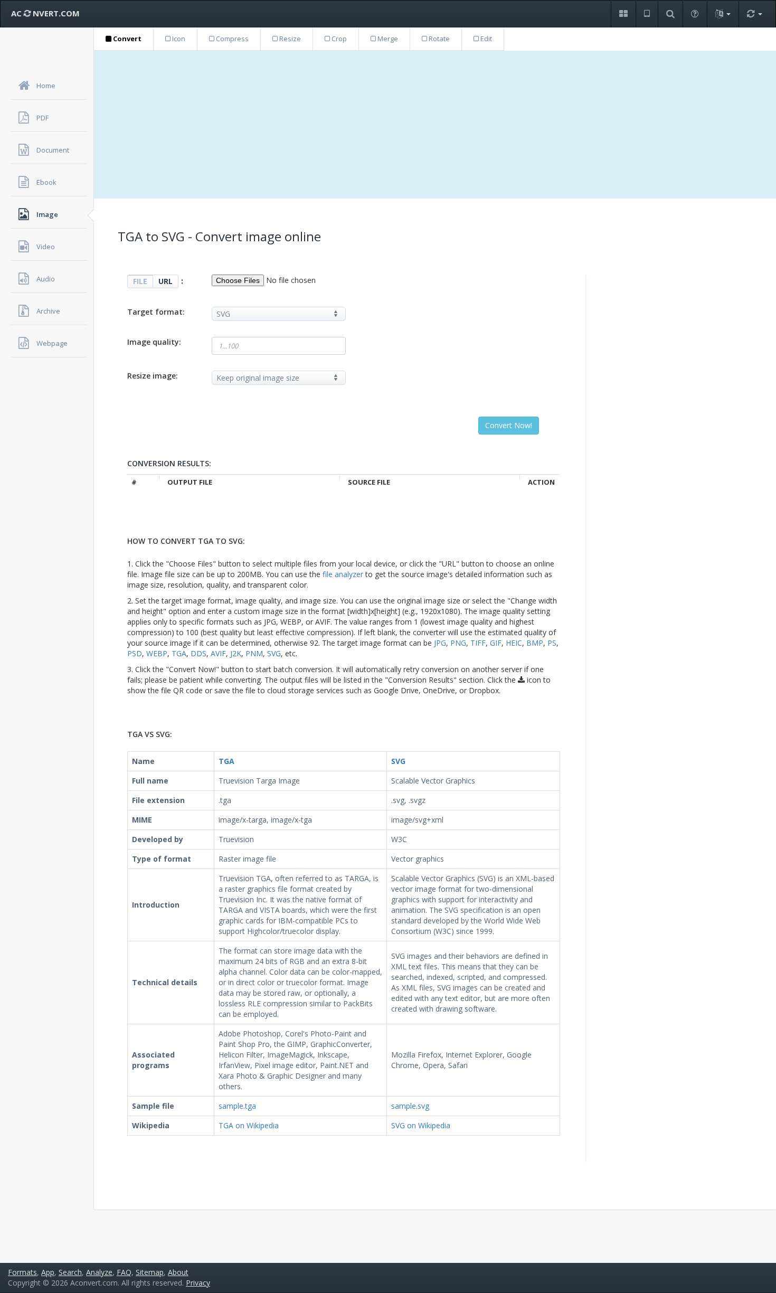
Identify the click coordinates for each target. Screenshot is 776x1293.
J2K (235, 653)
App (47, 1272)
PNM (254, 653)
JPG (440, 643)
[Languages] (723, 14)
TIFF (478, 643)
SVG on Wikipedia (420, 1125)
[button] (623, 14)
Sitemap (150, 1272)
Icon (178, 38)
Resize (289, 38)
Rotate (438, 38)
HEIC (514, 643)
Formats (22, 1272)
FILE (140, 281)
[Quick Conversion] (754, 14)
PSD (134, 653)
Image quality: (154, 342)
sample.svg (410, 1106)
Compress (231, 38)
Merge (387, 38)
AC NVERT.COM (45, 13)
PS (551, 643)
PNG (458, 643)
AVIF (218, 653)
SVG (274, 653)
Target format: (156, 312)
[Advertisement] (435, 125)
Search (70, 1272)
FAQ (124, 1272)
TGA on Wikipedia (249, 1125)
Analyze (99, 1272)
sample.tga (237, 1106)
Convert (126, 38)
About (178, 1272)
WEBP (156, 653)
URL (165, 281)
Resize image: (152, 376)
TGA (179, 653)
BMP (534, 643)
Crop (338, 38)
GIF (495, 643)
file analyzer (343, 574)
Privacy (198, 1283)
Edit (485, 38)
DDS (198, 653)
